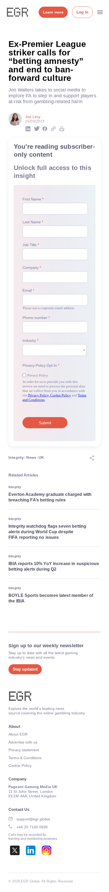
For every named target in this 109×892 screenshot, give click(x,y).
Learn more (53, 12)
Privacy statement (23, 750)
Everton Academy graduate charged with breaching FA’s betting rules (50, 497)
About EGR (18, 734)
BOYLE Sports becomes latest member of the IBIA (50, 598)
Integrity (16, 457)
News (31, 457)
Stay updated (25, 669)
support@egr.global (33, 819)
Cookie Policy (19, 765)
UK (41, 457)
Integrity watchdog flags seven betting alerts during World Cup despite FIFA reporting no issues (47, 532)
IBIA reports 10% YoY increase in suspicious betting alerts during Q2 (53, 566)
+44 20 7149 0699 (32, 827)
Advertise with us (22, 742)
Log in (82, 12)
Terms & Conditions (25, 758)
